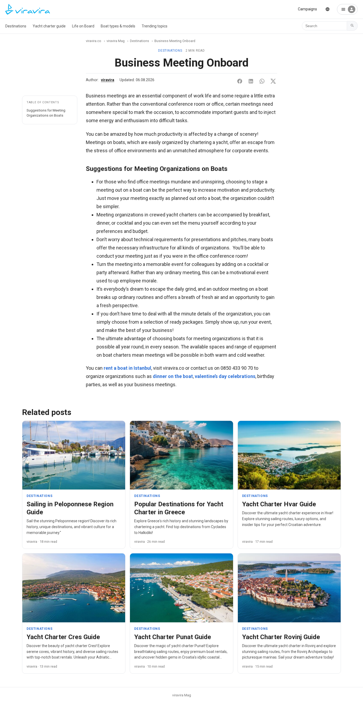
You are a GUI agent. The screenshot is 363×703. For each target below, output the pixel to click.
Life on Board (83, 26)
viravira (107, 80)
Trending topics (154, 26)
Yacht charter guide (49, 26)
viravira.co (93, 41)
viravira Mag (116, 41)
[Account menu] (347, 9)
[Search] (352, 26)
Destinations (15, 26)
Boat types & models (118, 26)
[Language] (327, 9)
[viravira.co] (27, 9)
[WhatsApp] (262, 81)
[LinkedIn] (251, 81)
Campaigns (307, 9)
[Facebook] (240, 81)
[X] (273, 81)
